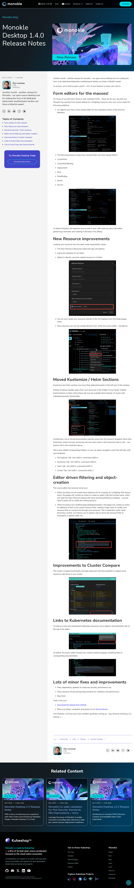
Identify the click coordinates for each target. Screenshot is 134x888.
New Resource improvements (16, 126)
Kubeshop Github (73, 863)
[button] (78, 4)
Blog (110, 860)
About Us (111, 871)
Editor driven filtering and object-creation (20, 134)
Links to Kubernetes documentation (18, 141)
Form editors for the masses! (15, 123)
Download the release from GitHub (71, 705)
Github (111, 852)
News (110, 863)
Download (125, 4)
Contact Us (112, 874)
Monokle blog (10, 17)
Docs (110, 856)
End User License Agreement (33, 878)
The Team (71, 852)
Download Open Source (22, 162)
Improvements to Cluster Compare (18, 137)
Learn (110, 867)
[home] (12, 4)
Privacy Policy (9, 878)
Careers (70, 867)
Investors (70, 856)
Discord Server (102, 709)
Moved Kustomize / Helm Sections (18, 130)
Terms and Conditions (19, 878)
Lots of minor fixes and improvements (19, 144)
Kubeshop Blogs (73, 860)
